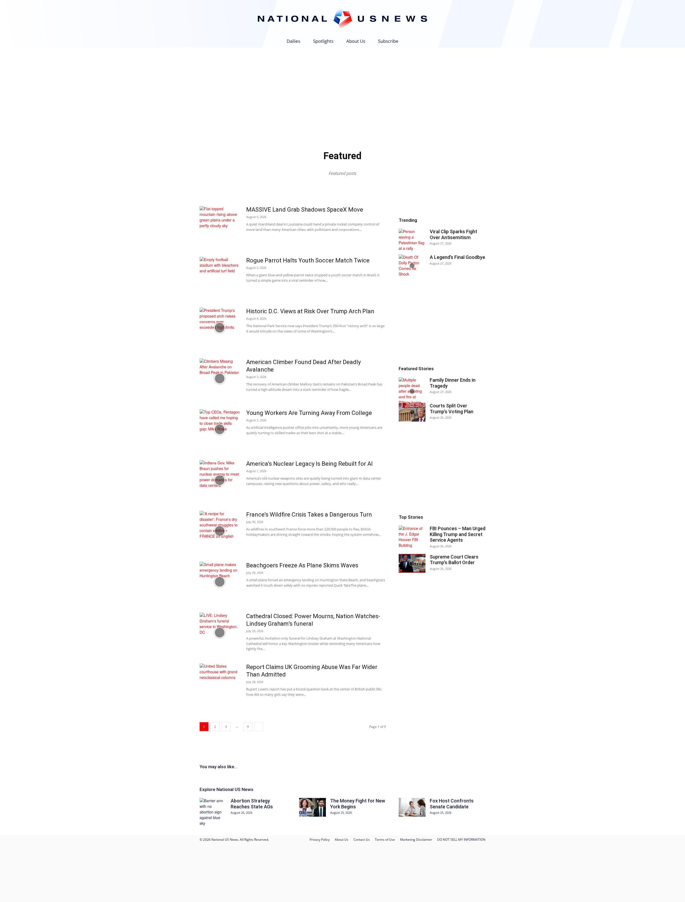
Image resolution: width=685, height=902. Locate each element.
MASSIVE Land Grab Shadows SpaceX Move (304, 209)
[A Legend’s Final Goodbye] (412, 265)
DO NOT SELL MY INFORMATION (461, 839)
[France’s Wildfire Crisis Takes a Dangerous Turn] (220, 531)
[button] (479, 41)
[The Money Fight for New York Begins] (312, 807)
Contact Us (361, 839)
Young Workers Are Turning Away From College (309, 413)
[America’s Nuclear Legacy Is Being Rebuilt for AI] (220, 480)
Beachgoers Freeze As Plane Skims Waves (302, 565)
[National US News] (342, 18)
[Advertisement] (342, 87)
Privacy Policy (320, 839)
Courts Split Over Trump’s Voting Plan (451, 408)
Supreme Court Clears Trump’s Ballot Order (454, 559)
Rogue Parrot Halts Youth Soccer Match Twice (308, 260)
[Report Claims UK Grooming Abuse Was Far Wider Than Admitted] (220, 683)
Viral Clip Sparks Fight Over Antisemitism (453, 234)
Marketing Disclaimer (416, 839)
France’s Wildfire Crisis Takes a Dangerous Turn (309, 514)
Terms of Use (385, 839)
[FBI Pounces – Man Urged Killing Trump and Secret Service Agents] (412, 537)
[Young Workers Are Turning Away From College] (220, 429)
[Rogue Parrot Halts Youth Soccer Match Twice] (220, 277)
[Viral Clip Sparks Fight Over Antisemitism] (412, 240)
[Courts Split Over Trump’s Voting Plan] (412, 412)
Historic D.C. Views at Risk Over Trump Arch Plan (310, 311)
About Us (355, 41)
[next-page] (258, 726)
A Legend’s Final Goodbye (457, 257)
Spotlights (323, 41)
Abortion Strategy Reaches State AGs (252, 803)
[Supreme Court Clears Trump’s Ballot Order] (412, 563)
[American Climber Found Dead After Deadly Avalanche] (220, 378)
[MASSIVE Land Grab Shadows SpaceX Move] (220, 226)
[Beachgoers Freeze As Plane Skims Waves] (220, 582)
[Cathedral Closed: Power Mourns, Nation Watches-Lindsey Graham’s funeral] (220, 633)
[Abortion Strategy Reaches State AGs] (213, 812)
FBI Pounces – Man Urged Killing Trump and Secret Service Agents (457, 534)
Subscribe (388, 41)
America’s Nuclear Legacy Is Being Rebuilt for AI (309, 463)
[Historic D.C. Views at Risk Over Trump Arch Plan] (220, 328)
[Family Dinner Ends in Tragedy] (412, 391)
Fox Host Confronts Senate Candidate (452, 803)
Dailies (293, 41)
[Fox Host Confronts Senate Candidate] (412, 807)
